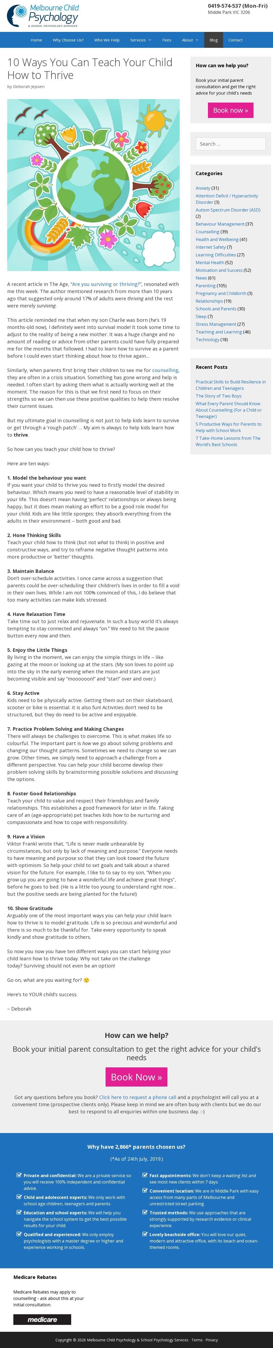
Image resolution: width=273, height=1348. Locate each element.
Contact (235, 40)
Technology (207, 340)
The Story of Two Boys (219, 396)
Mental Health (210, 262)
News (201, 278)
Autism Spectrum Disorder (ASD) (228, 210)
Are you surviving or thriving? (106, 284)
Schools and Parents (216, 309)
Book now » (230, 110)
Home (36, 40)
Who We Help (107, 40)
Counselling (207, 232)
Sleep (201, 316)
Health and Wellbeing (217, 239)
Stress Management (216, 324)
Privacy (212, 1339)
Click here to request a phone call (137, 1097)
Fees (166, 40)
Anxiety (203, 188)
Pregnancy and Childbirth (221, 293)
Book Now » (136, 1077)
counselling (165, 370)
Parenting (206, 286)
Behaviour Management (220, 224)
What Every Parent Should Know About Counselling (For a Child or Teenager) (229, 410)
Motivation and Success (219, 270)
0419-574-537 (224, 5)
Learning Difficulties (216, 255)
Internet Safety (211, 247)
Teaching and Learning (219, 332)
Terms (197, 1339)
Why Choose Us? (68, 40)
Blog (214, 40)
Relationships (209, 301)
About (187, 40)
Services (138, 40)
